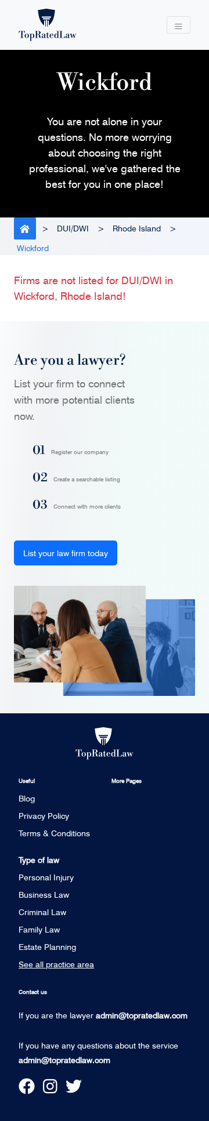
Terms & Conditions (54, 833)
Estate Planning (47, 946)
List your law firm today (65, 552)
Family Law (39, 929)
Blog (27, 798)
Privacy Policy (44, 815)
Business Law (44, 894)
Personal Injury (46, 877)
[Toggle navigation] (178, 25)
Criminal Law (42, 911)
